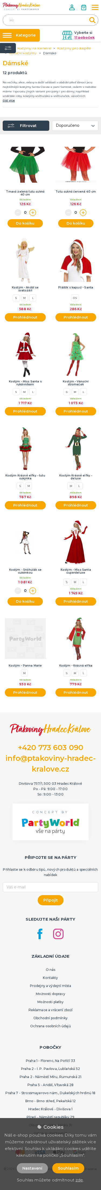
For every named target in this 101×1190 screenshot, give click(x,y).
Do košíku (25, 223)
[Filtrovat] (8, 48)
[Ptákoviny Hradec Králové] (21, 6)
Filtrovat (28, 125)
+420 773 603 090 (50, 747)
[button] (72, 7)
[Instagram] (58, 934)
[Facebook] (39, 934)
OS (75, 297)
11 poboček (84, 37)
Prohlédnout (25, 317)
